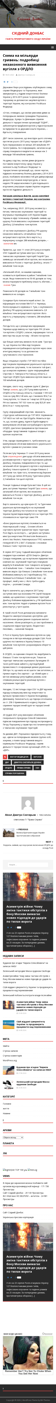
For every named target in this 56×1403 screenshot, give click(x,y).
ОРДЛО (8, 768)
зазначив (8, 243)
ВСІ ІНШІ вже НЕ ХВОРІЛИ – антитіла (21, 1196)
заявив (14, 389)
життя (6, 1108)
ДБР (7, 762)
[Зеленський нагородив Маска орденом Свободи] (8, 1087)
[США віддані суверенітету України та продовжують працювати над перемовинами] (8, 1027)
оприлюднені (15, 456)
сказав (6, 285)
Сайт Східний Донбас (13, 1192)
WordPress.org (10, 1060)
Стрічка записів (10, 1051)
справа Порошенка (14, 773)
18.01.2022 (9, 75)
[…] (33, 945)
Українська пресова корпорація (18, 1217)
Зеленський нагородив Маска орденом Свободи (26, 971)
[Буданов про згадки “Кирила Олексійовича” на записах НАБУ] (8, 1073)
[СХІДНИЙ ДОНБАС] (28, 26)
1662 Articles (45, 815)
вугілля (37, 757)
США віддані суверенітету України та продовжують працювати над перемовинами (34, 1024)
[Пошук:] (28, 864)
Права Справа (23, 768)
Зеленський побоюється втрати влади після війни (27, 995)
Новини (6, 1113)
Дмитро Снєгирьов (26, 75)
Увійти (6, 1046)
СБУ (37, 768)
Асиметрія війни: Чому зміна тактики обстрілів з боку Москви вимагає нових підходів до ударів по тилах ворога (27, 979)
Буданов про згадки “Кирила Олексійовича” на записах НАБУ (34, 1068)
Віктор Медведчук (19, 757)
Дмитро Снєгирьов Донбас (27, 762)
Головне (7, 1103)
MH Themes (45, 1400)
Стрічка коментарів (12, 1055)
